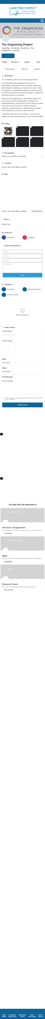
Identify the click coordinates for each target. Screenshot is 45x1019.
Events (27, 62)
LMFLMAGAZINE (32, 1015)
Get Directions (37, 211)
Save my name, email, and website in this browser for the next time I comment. (23, 398)
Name (4, 359)
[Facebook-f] (22, 2)
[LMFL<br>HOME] (4, 1011)
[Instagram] (27, 2)
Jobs (38, 62)
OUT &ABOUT (40, 1015)
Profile (4, 62)
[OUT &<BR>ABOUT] (40, 1011)
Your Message (7, 377)
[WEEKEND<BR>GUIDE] (22, 1011)
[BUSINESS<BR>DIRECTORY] (12, 1011)
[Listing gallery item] (8, 131)
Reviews (15, 62)
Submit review (22, 405)
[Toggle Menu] (42, 20)
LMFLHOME (4, 1015)
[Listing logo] (5, 38)
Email (4, 368)
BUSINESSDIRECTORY (12, 1015)
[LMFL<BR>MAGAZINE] (32, 1011)
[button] (18, 2)
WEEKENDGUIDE (22, 1015)
